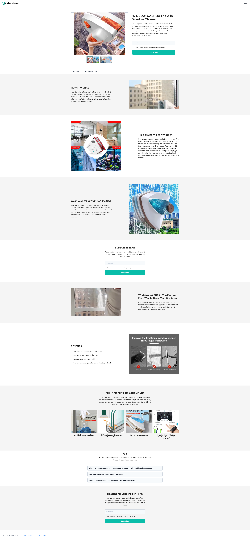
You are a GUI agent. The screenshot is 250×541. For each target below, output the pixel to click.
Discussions (90, 71)
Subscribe (154, 52)
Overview (75, 71)
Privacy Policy (41, 535)
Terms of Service (27, 535)
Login (245, 3)
